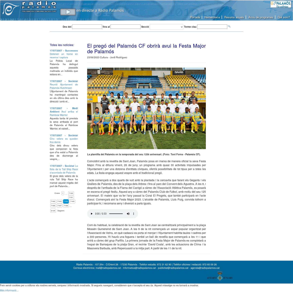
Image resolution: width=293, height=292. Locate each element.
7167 (59, 205)
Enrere (57, 193)
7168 (66, 205)
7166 (53, 205)
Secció (145, 26)
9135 (53, 210)
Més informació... (9, 290)
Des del (67, 26)
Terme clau (190, 26)
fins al (106, 26)
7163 (59, 201)
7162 (53, 201)
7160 (71, 193)
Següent (60, 210)
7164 (66, 201)
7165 (72, 201)
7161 (71, 197)
